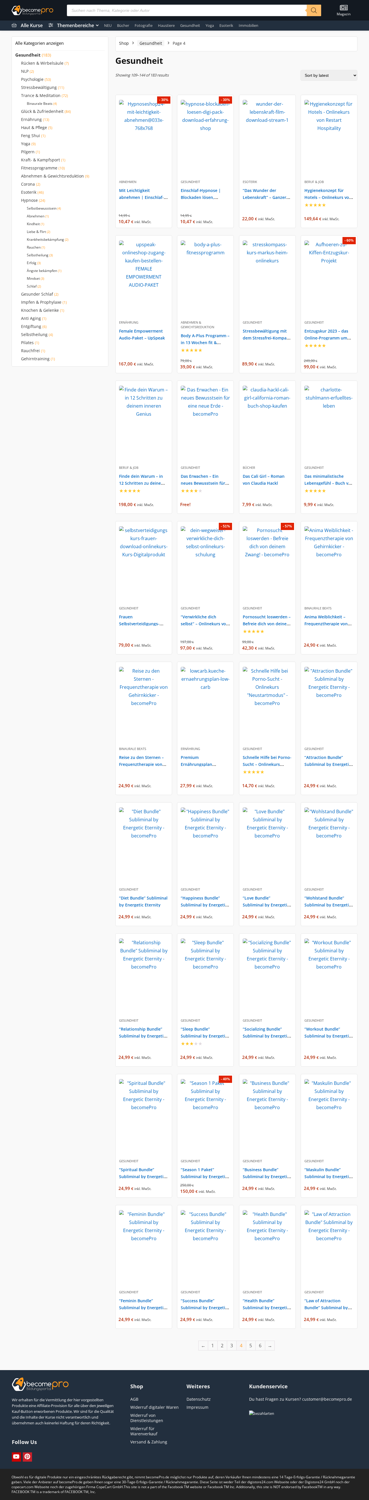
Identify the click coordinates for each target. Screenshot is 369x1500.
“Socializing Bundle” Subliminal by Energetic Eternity (266, 1036)
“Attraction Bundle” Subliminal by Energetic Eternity (327, 764)
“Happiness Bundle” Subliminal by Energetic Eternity (204, 905)
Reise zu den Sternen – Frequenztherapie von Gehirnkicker (141, 764)
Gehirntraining (35, 358)
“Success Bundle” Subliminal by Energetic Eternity (204, 1307)
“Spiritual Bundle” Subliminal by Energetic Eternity (142, 1176)
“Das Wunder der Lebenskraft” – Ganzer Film (264, 197)
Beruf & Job (314, 182)
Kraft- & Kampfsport (40, 160)
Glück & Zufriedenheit (42, 111)
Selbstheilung (37, 255)
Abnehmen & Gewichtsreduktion (52, 176)
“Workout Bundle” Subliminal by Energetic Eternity (327, 1036)
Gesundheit (190, 25)
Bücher (123, 25)
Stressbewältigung (39, 87)
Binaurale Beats (39, 103)
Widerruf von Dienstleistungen (146, 1418)
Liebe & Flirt (36, 231)
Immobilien (248, 25)
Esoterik (226, 25)
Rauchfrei (30, 350)
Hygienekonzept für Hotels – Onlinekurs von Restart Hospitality (328, 197)
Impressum (197, 1407)
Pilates (27, 342)
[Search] (314, 10)
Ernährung (31, 119)
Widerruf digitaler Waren (154, 1407)
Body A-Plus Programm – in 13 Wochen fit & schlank (205, 342)
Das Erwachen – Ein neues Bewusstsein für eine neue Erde (203, 483)
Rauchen (34, 247)
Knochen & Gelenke (40, 310)
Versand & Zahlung (148, 1442)
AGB (134, 1399)
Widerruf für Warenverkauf (143, 1431)
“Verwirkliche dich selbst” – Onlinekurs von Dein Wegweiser (205, 623)
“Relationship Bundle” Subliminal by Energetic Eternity (142, 1036)
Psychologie (32, 79)
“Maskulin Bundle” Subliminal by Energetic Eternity (327, 1176)
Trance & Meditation (41, 95)
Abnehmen (35, 216)
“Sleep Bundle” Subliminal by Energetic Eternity (204, 1036)
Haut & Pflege (34, 127)
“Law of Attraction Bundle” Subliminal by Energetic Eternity (326, 1307)
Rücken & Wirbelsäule (42, 63)
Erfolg (31, 262)
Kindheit (33, 223)
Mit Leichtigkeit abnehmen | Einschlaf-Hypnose (141, 197)
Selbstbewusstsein (42, 208)
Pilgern (28, 151)
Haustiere (166, 25)
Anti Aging (31, 318)
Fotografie (144, 25)
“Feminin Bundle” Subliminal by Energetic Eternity (142, 1307)
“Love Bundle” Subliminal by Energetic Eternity (266, 905)
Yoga (210, 25)
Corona (28, 184)
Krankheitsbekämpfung (45, 239)
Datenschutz (199, 1399)
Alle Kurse (32, 25)
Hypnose (29, 200)
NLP (25, 71)
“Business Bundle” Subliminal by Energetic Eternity (266, 1176)
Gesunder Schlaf (37, 294)
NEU (108, 25)
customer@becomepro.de (327, 1399)
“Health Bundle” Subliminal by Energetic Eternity (266, 1307)
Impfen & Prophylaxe (41, 302)
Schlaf (32, 286)
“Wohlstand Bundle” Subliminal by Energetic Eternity (327, 905)
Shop (124, 43)
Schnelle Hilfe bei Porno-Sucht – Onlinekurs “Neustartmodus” (267, 764)
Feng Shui (30, 135)
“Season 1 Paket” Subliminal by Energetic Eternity (204, 1176)
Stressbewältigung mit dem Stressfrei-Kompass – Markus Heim (267, 338)
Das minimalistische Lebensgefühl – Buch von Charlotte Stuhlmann (328, 483)
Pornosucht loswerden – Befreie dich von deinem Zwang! (267, 623)
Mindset (33, 278)
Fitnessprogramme (39, 168)
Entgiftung (31, 326)
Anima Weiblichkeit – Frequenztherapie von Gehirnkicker (326, 623)
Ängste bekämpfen (42, 270)
